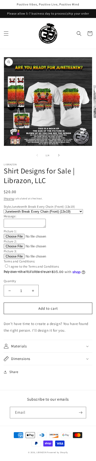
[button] (6, 33)
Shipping (9, 198)
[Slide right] (58, 155)
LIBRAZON (41, 452)
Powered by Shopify (57, 452)
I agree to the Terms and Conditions (34, 266)
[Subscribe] (80, 412)
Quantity (10, 281)
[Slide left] (37, 155)
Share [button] (13, 372)
